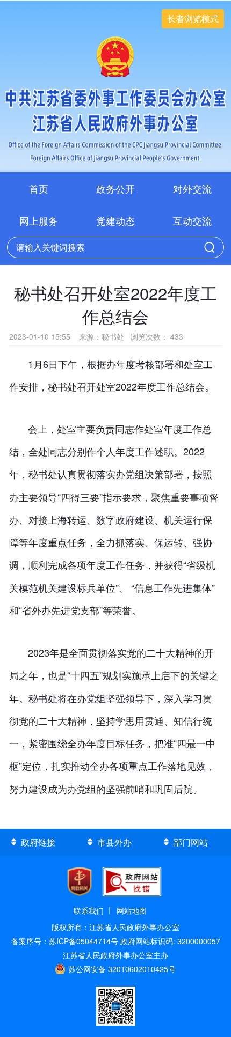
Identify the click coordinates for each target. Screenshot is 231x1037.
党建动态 (115, 220)
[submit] (209, 247)
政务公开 (115, 188)
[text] (104, 248)
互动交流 (192, 220)
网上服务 (38, 220)
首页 (38, 188)
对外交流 (192, 188)
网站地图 (132, 910)
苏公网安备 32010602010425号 (122, 969)
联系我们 (89, 910)
